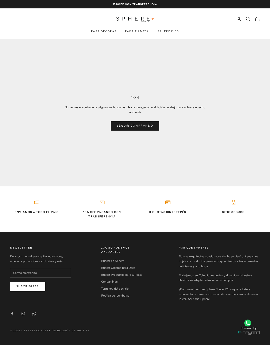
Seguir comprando (135, 126)
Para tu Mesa (137, 31)
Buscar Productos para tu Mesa (121, 275)
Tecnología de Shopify (70, 330)
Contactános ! (110, 282)
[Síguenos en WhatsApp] (34, 314)
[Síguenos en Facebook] (12, 314)
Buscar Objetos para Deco (118, 268)
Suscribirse (27, 286)
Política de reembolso (115, 296)
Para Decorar (104, 31)
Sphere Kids (168, 31)
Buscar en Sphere (112, 261)
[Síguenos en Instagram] (23, 314)
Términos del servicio (115, 289)
